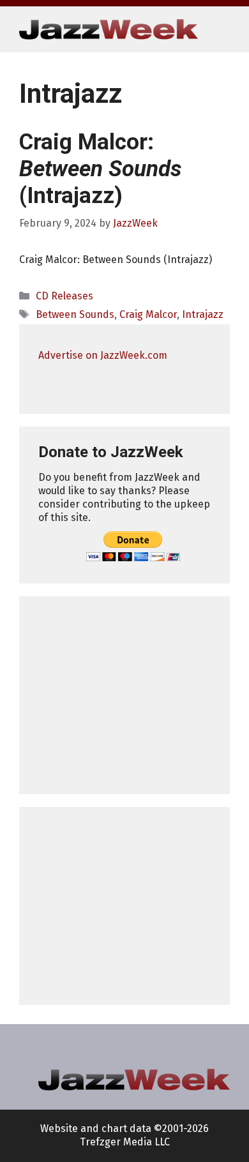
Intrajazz (202, 314)
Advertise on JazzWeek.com (102, 355)
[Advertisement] (124, 695)
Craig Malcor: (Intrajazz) (100, 169)
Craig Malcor (148, 314)
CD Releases (64, 296)
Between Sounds (75, 314)
